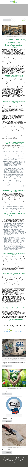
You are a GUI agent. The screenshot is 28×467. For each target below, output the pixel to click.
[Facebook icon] (11, 462)
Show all (23, 20)
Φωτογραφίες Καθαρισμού (7, 449)
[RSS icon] (16, 462)
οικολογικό (12, 59)
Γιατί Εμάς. (4, 391)
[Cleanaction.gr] (14, 2)
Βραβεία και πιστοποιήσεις (7, 418)
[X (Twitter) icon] (13, 462)
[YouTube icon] (14, 462)
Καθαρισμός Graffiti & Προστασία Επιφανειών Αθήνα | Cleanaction (13, 363)
